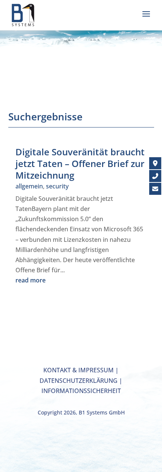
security (57, 186)
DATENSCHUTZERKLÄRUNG (79, 380)
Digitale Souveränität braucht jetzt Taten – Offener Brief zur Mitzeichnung (80, 163)
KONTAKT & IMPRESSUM (78, 370)
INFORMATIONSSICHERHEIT (81, 391)
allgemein (29, 186)
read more (30, 280)
